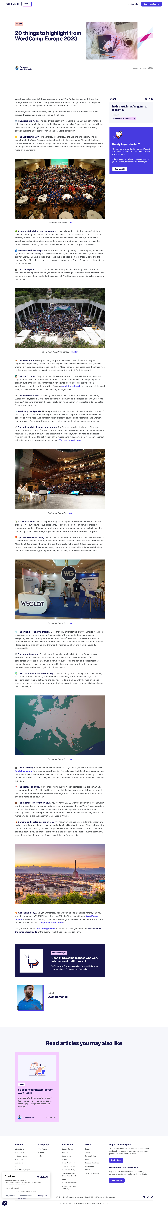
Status (87, 1170)
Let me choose (26, 1196)
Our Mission (42, 1149)
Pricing (17, 1166)
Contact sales (133, 4)
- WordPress (20, 1152)
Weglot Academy (68, 1170)
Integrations (19, 1149)
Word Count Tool (68, 1163)
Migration (65, 1179)
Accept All (42, 1196)
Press (87, 1149)
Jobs (40, 1156)
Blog (87, 1159)
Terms (87, 1152)
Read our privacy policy (12, 1188)
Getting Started (67, 1149)
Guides (64, 1159)
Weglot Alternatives (69, 1183)
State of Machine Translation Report (69, 1174)
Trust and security (92, 1173)
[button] (5, 1203)
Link (70, 513)
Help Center (66, 1152)
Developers (66, 1156)
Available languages (22, 1170)
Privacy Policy (90, 1156)
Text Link (115, 115)
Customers (19, 1163)
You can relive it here (70, 440)
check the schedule (71, 386)
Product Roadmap (92, 1163)
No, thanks (10, 1196)
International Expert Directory (69, 1187)
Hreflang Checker (68, 1166)
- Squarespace (21, 1156)
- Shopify (19, 1159)
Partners (41, 1152)
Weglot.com (64, 1203)
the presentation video (51, 922)
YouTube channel (23, 771)
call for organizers (46, 928)
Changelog (89, 1166)
